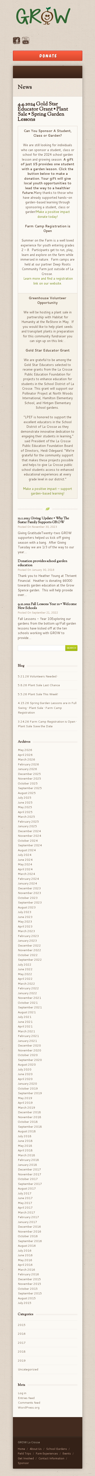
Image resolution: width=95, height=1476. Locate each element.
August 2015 (27, 1298)
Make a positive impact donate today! (53, 214)
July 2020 (24, 1069)
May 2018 (25, 1146)
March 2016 (26, 1269)
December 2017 (29, 1169)
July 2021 (24, 1017)
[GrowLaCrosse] (47, 16)
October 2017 (28, 1179)
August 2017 (27, 1188)
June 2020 (25, 1074)
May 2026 (25, 750)
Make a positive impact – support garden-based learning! (47, 491)
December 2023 (29, 888)
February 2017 (28, 1217)
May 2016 (25, 1260)
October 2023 (28, 898)
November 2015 (29, 1284)
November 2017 (29, 1174)
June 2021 (25, 1022)
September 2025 (30, 788)
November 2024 (29, 836)
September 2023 (30, 902)
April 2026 (25, 755)
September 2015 (30, 1293)
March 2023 (26, 931)
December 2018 (29, 1112)
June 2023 (25, 917)
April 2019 (25, 1103)
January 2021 (27, 1041)
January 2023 (27, 940)
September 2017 (30, 1184)
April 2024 (25, 869)
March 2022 (26, 983)
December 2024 (29, 831)
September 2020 (30, 1060)
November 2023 (29, 893)
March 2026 (26, 759)
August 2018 (27, 1131)
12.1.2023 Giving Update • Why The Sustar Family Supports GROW (43, 520)
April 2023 (25, 926)
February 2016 (28, 1274)
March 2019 (26, 1107)
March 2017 (26, 1212)
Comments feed (29, 1402)
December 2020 (29, 1045)
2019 (22, 1360)
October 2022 (28, 955)
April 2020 (25, 1079)
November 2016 (29, 1231)
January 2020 (27, 1083)
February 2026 (28, 764)
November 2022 (29, 950)
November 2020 (29, 1050)
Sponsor (23, 1463)
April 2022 (25, 979)
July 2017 (24, 1193)
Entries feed (26, 1398)
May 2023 (25, 921)
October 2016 (28, 1236)
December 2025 (29, 774)
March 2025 (26, 817)
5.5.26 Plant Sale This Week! (38, 694)
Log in (22, 1393)
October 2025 (28, 783)
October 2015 (28, 1289)
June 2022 (25, 969)
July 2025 (24, 797)
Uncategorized (28, 1369)
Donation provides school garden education (42, 563)
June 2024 (25, 860)
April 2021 (25, 1026)
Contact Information (51, 1458)
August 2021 (27, 1012)
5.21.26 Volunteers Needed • (38, 676)
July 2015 (24, 1303)
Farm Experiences (47, 1453)
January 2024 (27, 883)
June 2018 (25, 1141)
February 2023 (28, 936)
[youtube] (25, 43)
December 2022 (29, 945)
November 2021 (29, 998)
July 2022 (24, 964)
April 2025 (25, 812)
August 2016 (27, 1246)
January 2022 (27, 993)
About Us (36, 1449)
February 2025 (28, 821)
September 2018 (30, 1126)
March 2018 (26, 1155)
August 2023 (27, 907)
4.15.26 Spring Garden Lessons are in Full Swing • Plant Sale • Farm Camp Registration (47, 708)
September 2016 (30, 1241)
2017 (22, 1343)
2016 (22, 1334)
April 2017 (25, 1207)
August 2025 (27, 793)
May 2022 (25, 974)
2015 (22, 1325)
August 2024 (27, 850)
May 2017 (25, 1203)
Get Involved (26, 1458)
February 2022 (28, 988)
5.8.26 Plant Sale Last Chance (39, 685)
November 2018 (29, 1117)
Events (67, 1453)
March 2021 (26, 1031)
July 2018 (24, 1136)
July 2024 (24, 855)
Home (21, 1449)
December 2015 (29, 1279)
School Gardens (56, 1449)
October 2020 (28, 1055)
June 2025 (25, 802)
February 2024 (28, 879)
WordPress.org (28, 1407)
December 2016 (29, 1226)
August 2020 (27, 1064)
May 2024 (25, 864)
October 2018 (28, 1122)
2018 (22, 1351)
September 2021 (30, 1007)
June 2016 (25, 1255)
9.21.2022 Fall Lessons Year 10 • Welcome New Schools (47, 606)
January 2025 (27, 826)
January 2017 (27, 1222)
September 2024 (30, 845)
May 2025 (25, 807)
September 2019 (30, 1093)
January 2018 (27, 1165)
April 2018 (25, 1150)
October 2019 (28, 1088)
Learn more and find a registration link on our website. (48, 281)
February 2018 (28, 1160)
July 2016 (24, 1250)
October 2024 (28, 840)
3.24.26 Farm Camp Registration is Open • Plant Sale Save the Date (47, 723)
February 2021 (28, 1036)
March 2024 (26, 874)
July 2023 (24, 912)
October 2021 (28, 1003)
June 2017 (25, 1198)
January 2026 (27, 769)
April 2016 (25, 1265)
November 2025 (29, 778)
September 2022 (30, 960)
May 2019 (25, 1098)
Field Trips (24, 1453)
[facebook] (16, 43)
